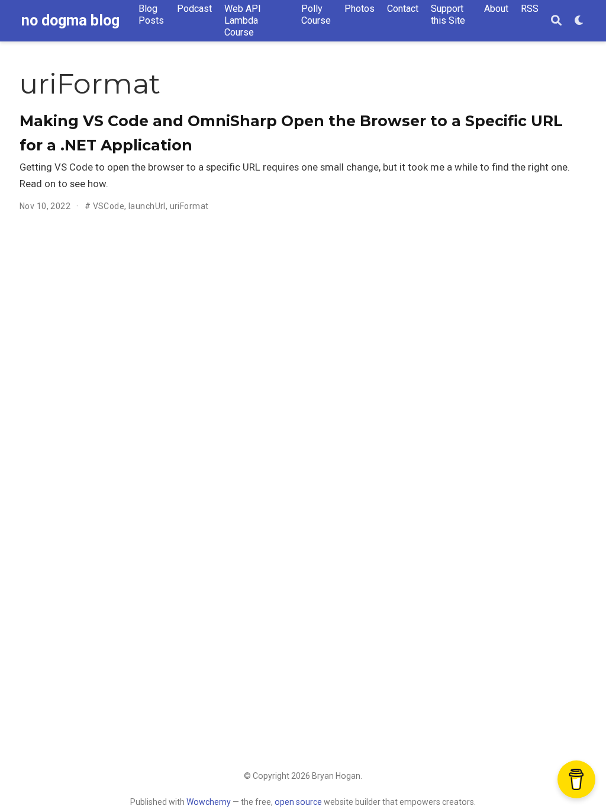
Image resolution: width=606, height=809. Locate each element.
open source (298, 802)
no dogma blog (70, 20)
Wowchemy (208, 802)
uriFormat (189, 206)
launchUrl (147, 206)
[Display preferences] (579, 21)
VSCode (109, 206)
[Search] (556, 21)
